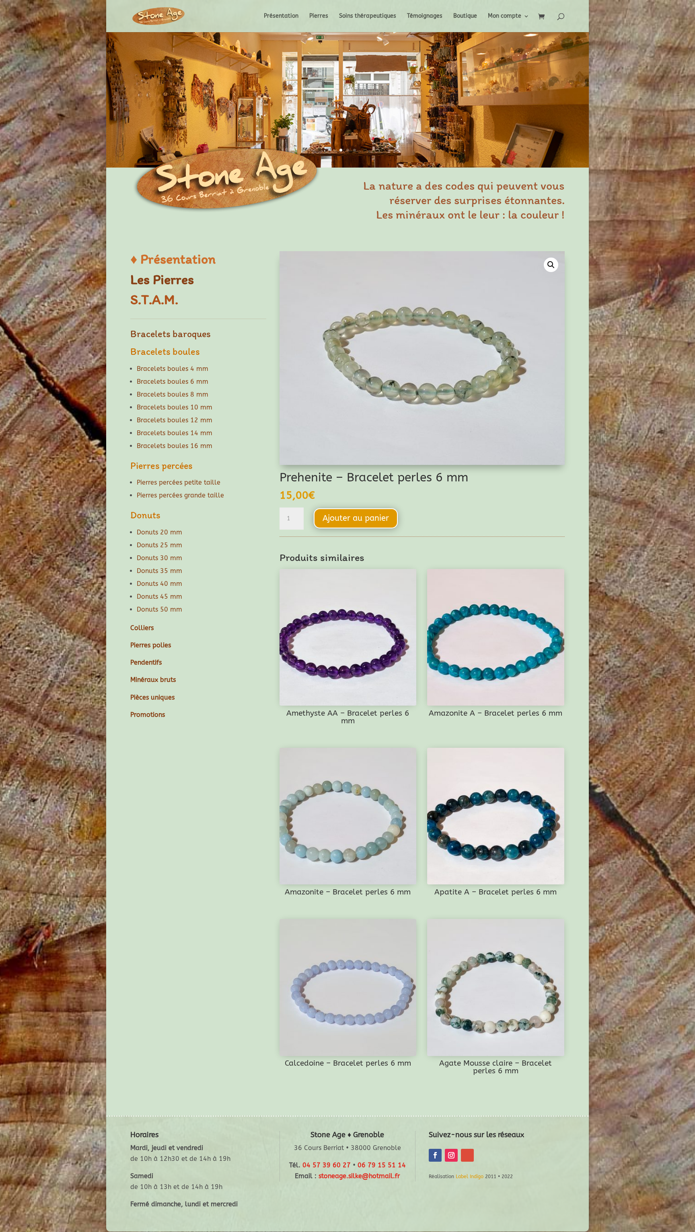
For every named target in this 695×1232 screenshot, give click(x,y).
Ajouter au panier (356, 518)
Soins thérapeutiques (367, 16)
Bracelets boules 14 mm (174, 433)
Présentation (281, 16)
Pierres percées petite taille (178, 482)
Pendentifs (146, 662)
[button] (551, 265)
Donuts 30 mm (159, 558)
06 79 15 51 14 (382, 1165)
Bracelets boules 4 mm (172, 368)
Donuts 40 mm (159, 583)
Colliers (142, 628)
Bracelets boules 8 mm (172, 394)
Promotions (147, 714)
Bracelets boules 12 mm (174, 420)
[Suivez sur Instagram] (451, 1155)
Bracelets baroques (170, 334)
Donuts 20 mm (159, 532)
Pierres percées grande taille (180, 495)
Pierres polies (150, 645)
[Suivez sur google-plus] (467, 1155)
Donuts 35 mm (159, 571)
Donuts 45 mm (159, 596)
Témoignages (424, 16)
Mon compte (504, 16)
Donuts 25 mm (159, 545)
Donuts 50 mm (159, 609)
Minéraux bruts (153, 680)
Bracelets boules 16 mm (174, 446)
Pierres (318, 16)
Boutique (465, 16)
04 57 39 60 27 (326, 1165)
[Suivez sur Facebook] (435, 1155)
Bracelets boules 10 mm (174, 407)
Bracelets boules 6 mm (172, 381)
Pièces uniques (152, 697)
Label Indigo (469, 1176)
